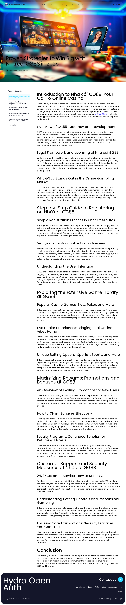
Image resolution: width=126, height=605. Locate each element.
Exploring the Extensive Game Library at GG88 (18, 108)
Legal (120, 599)
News (90, 587)
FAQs (97, 587)
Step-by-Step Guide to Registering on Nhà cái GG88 (18, 102)
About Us (102, 599)
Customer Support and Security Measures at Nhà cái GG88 (19, 120)
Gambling (10, 51)
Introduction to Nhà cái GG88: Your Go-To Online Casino (19, 97)
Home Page (80, 587)
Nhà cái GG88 (101, 114)
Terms (115, 599)
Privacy (108, 599)
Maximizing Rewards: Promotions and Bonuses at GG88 (19, 114)
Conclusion (12, 125)
